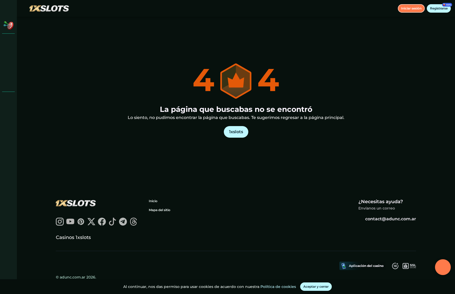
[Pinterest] (81, 224)
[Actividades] (8, 25)
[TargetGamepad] (8, 83)
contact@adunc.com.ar (390, 218)
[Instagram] (60, 224)
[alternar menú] (8, 8)
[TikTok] (112, 224)
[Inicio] (49, 8)
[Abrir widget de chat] (443, 267)
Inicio (153, 201)
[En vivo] (8, 55)
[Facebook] (102, 224)
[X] (91, 224)
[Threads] (133, 224)
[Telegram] (123, 224)
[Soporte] (8, 100)
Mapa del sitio (159, 210)
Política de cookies (278, 286)
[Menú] (24, 8)
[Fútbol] (8, 69)
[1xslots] (8, 42)
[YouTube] (70, 224)
